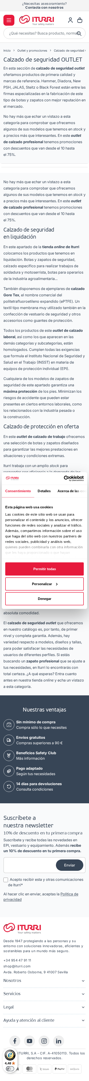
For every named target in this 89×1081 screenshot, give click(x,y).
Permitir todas (44, 569)
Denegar (44, 599)
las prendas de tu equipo (44, 7)
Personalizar (42, 584)
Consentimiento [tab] (18, 491)
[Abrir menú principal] (8, 20)
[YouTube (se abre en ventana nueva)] (29, 1041)
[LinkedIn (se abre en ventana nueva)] (58, 1041)
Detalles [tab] (44, 491)
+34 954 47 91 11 (17, 960)
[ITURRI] (36, 20)
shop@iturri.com (17, 966)
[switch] (10, 1068)
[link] (70, 20)
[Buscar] (79, 33)
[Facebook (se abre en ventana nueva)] (14, 1041)
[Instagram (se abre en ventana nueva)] (44, 1041)
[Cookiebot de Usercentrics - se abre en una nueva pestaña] (64, 478)
